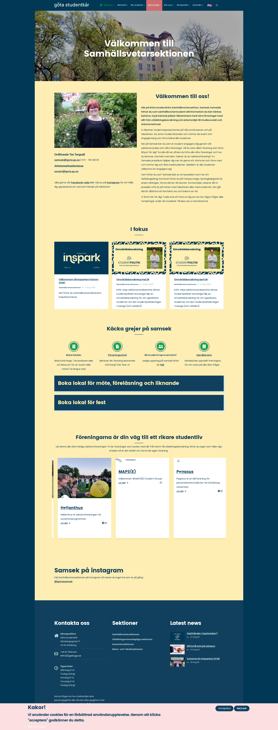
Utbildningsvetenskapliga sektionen (132, 639)
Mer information (37, 726)
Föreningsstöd (117, 355)
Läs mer (60, 523)
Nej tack (242, 708)
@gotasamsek (63, 581)
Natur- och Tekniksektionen (127, 649)
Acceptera (224, 708)
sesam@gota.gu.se (66, 171)
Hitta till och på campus (201, 646)
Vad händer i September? (202, 633)
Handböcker (204, 355)
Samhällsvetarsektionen (125, 634)
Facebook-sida (80, 182)
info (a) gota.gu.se (70, 655)
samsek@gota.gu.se (67, 160)
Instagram (113, 182)
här (162, 364)
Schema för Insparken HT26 (203, 658)
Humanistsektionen (123, 644)
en (211, 6)
